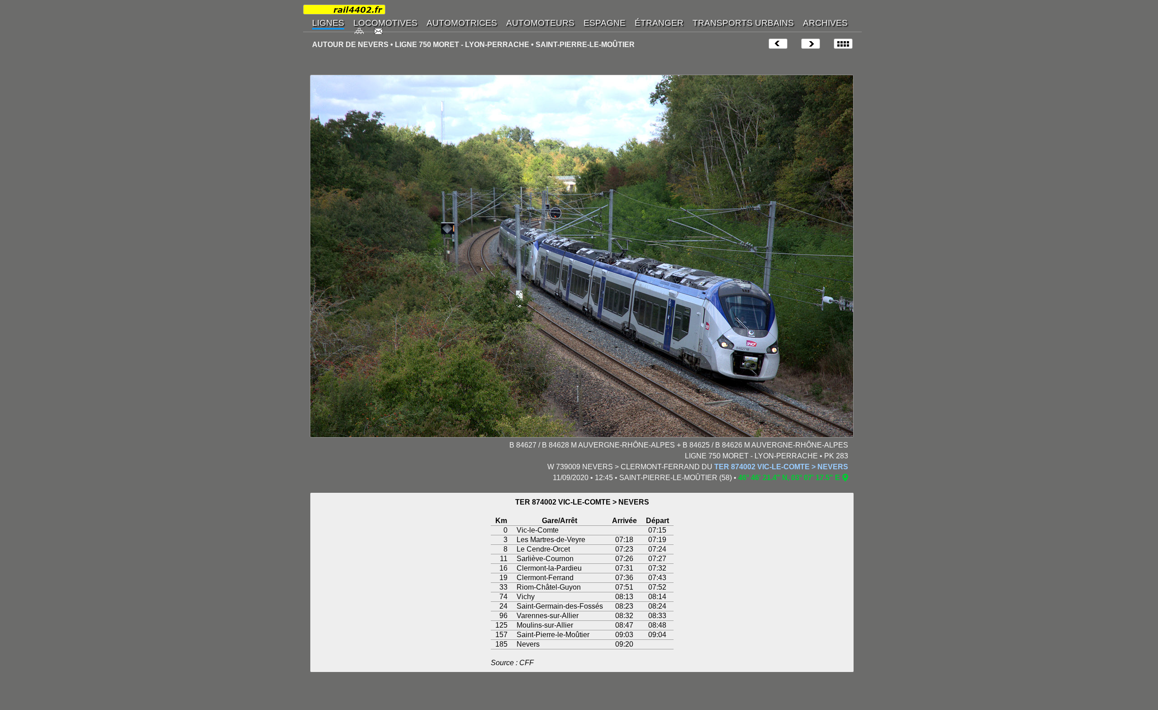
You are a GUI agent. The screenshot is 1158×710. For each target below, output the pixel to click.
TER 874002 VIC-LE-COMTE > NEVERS (781, 467)
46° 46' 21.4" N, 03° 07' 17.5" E (789, 477)
